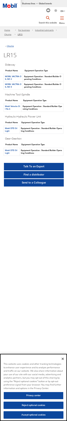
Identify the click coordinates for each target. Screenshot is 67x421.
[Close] (63, 359)
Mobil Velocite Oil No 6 (12, 107)
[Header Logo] (10, 4)
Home (7, 30)
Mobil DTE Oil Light (11, 129)
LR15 (20, 34)
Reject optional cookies (33, 405)
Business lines (28, 3)
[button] (62, 19)
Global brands (45, 3)
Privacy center (33, 395)
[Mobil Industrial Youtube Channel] (48, 10)
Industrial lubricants (44, 30)
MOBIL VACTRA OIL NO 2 (13, 77)
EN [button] (62, 11)
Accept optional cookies (33, 414)
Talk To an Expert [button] (33, 166)
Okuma (7, 34)
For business (24, 30)
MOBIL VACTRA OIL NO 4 (13, 85)
